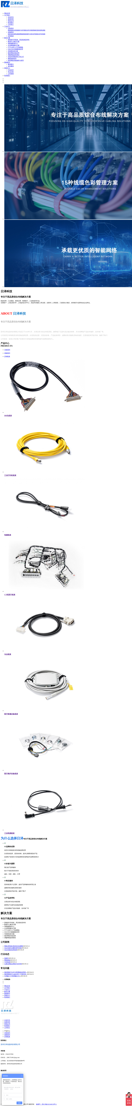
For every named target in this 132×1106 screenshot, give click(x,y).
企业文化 (11, 17)
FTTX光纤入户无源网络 (15, 47)
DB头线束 (8, 416)
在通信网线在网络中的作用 (13, 964)
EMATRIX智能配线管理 (15, 49)
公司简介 (11, 24)
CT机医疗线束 (9, 595)
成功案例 (11, 66)
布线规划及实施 (13, 51)
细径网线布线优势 (13, 53)
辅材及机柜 (37, 30)
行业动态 (11, 70)
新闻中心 (7, 68)
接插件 (19, 30)
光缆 (15, 30)
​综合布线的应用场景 (10, 950)
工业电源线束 (9, 833)
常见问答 (11, 72)
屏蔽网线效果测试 (13, 55)
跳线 (12, 30)
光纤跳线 (24, 30)
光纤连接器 (30, 30)
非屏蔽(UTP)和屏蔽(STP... (12, 976)
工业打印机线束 (10, 475)
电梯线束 (7, 535)
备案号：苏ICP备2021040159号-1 (46, 1104)
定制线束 (11, 36)
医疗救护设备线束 (11, 774)
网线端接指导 (12, 58)
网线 (9, 30)
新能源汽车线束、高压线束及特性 (18, 39)
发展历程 (11, 19)
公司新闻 (11, 73)
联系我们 (11, 22)
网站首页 (7, 13)
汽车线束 (7, 962)
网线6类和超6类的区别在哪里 (13, 946)
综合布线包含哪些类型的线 (13, 948)
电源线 (43, 30)
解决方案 (7, 38)
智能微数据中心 (13, 43)
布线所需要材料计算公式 (16, 56)
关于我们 (7, 15)
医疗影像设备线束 (11, 714)
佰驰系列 (11, 32)
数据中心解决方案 (13, 41)
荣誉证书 (11, 21)
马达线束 (7, 654)
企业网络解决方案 (13, 45)
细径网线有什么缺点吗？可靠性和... (15, 974)
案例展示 (7, 62)
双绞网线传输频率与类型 (16, 60)
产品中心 (7, 26)
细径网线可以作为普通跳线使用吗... (15, 972)
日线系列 (11, 28)
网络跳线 (7, 960)
